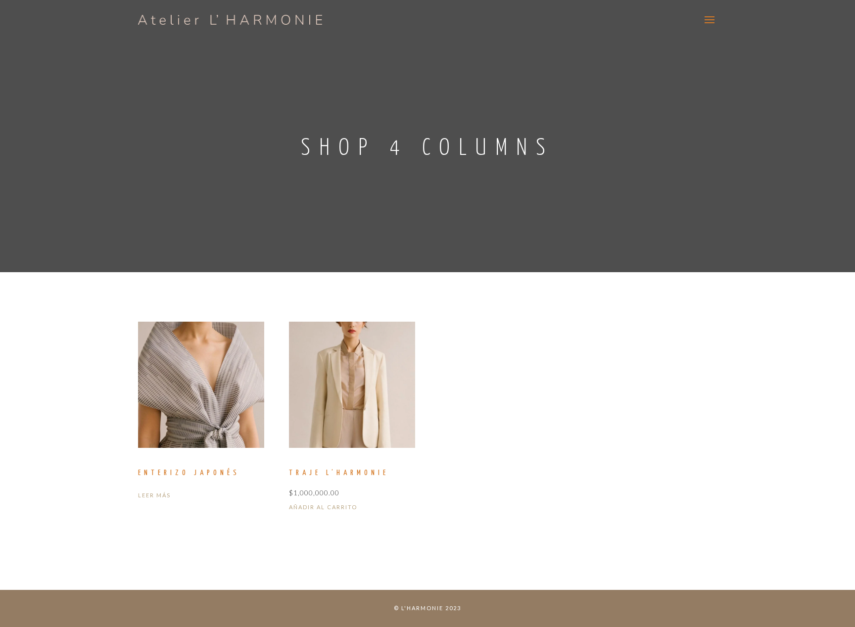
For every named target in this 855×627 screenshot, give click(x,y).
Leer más (154, 495)
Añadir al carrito (323, 507)
